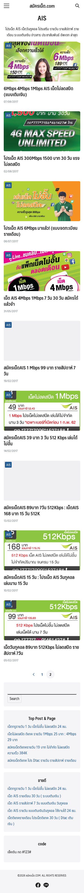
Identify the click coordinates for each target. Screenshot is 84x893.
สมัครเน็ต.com (42, 6)
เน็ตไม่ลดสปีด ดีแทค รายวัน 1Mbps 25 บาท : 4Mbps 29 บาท (41, 737)
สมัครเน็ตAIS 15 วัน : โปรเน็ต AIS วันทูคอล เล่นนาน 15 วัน (39, 580)
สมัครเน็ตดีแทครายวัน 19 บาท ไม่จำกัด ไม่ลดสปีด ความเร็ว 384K (38, 750)
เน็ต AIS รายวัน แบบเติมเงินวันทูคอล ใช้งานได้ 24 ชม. (41, 810)
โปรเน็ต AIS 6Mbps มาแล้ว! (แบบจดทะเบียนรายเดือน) (40, 231)
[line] (46, 885)
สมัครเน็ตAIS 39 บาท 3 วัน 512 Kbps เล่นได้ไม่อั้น (40, 440)
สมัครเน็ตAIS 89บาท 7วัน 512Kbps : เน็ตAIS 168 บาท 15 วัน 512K (41, 510)
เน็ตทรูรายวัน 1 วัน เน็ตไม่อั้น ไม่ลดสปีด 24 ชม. (37, 726)
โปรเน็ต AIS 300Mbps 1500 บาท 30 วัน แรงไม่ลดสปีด (42, 161)
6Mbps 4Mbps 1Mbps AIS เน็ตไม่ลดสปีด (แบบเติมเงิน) (38, 91)
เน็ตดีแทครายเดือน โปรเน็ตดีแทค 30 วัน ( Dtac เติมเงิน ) (40, 820)
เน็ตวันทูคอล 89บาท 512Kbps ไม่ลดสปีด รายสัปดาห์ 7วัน (41, 650)
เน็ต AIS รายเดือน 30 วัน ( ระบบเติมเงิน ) (34, 796)
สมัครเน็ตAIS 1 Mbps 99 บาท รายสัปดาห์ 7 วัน (40, 371)
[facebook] (38, 885)
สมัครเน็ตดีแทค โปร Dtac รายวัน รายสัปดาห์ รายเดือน (41, 760)
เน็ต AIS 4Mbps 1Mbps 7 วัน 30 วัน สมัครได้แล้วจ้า (41, 301)
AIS (8, 45)
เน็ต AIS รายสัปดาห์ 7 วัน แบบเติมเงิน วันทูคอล (37, 803)
